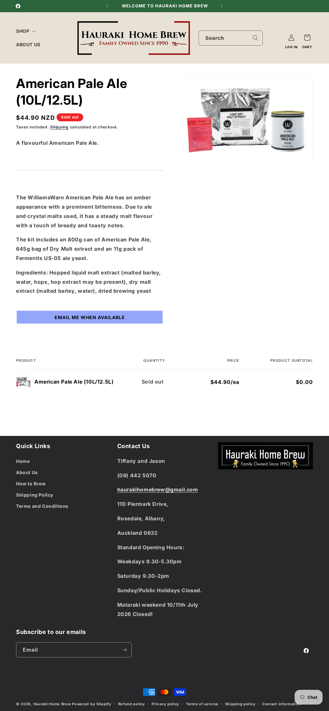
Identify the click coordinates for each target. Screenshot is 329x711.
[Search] (255, 38)
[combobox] (230, 38)
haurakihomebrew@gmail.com (157, 489)
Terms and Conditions (42, 506)
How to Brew (31, 483)
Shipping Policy (34, 495)
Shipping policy (240, 704)
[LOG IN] (291, 37)
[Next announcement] (222, 6)
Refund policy (131, 704)
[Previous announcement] (107, 6)
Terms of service (202, 704)
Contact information (281, 704)
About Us (27, 472)
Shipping (59, 127)
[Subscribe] (124, 649)
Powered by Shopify (91, 704)
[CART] (307, 37)
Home (23, 461)
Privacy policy (165, 704)
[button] (25, 31)
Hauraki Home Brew (52, 704)
